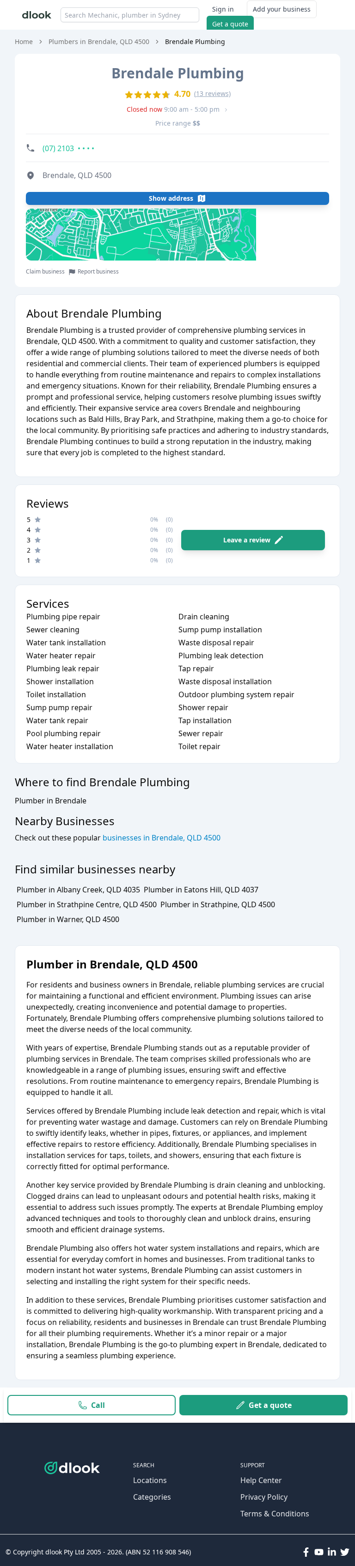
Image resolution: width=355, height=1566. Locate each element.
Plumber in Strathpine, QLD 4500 (217, 904)
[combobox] (130, 14)
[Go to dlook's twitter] (344, 1552)
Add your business (282, 9)
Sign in (223, 9)
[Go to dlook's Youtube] (319, 1552)
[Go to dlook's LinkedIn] (332, 1552)
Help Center (261, 1480)
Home (24, 41)
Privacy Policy (264, 1497)
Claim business (45, 271)
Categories (152, 1497)
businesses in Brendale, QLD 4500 (160, 838)
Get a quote (230, 23)
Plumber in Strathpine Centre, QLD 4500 (87, 904)
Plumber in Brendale (50, 801)
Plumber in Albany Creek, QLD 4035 (78, 890)
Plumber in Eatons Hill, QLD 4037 (201, 890)
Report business (98, 271)
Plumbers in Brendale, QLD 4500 (99, 41)
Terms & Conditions (274, 1514)
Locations (150, 1480)
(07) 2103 (68, 148)
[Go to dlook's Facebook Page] (306, 1552)
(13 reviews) (212, 93)
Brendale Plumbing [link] (195, 41)
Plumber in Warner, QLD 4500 (68, 919)
